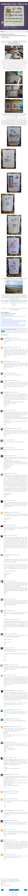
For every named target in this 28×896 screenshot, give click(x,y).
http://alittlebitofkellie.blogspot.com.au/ (18, 301)
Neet (5, 410)
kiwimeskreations (8, 726)
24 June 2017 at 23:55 (14, 791)
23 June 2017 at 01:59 (11, 675)
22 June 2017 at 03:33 (10, 455)
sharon (5, 742)
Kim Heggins (6, 718)
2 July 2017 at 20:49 (11, 840)
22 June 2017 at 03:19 (10, 440)
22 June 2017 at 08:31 (10, 610)
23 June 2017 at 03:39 (18, 690)
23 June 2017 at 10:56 (16, 726)
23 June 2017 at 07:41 (17, 709)
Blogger (16, 894)
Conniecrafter (7, 774)
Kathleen (6, 798)
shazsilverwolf (7, 380)
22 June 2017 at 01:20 (14, 392)
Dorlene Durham (7, 428)
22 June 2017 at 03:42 (11, 500)
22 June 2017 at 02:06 (16, 428)
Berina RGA (6, 820)
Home (14, 889)
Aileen (5, 829)
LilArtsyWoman (7, 338)
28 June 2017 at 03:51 (14, 820)
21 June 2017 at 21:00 (16, 347)
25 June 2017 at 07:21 (12, 798)
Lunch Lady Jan (7, 347)
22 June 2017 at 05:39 (12, 535)
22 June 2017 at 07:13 (11, 580)
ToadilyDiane (7, 512)
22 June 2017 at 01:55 (10, 410)
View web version (14, 892)
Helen (5, 500)
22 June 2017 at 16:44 (14, 619)
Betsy (5, 580)
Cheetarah (6, 664)
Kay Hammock (7, 554)
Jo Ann (5, 757)
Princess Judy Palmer (8, 690)
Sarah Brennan (7, 361)
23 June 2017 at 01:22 (13, 664)
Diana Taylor (6, 392)
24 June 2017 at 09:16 (12, 757)
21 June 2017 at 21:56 (15, 361)
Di (4, 647)
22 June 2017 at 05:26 (10, 525)
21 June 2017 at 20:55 (15, 338)
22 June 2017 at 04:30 (14, 512)
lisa (4, 455)
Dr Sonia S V (6, 791)
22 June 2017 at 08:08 (11, 598)
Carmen (5, 633)
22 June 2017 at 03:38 (12, 473)
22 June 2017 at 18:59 (12, 633)
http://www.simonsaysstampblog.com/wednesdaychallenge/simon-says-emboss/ (13, 324)
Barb (5, 854)
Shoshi (5, 473)
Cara (5, 525)
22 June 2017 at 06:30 (15, 554)
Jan (5, 373)
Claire (5, 840)
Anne (5, 675)
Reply (5, 343)
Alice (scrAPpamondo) (9, 810)
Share (3, 331)
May (5, 610)
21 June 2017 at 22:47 (15, 380)
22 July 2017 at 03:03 (10, 854)
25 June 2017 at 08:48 (18, 810)
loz (4, 440)
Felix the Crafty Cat (8, 709)
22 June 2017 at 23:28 (9, 647)
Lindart (5, 535)
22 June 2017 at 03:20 (10, 447)
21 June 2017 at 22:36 (10, 373)
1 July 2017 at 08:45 (11, 829)
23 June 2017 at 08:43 (14, 718)
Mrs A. (5, 598)
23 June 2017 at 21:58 (12, 742)
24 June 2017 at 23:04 (15, 774)
